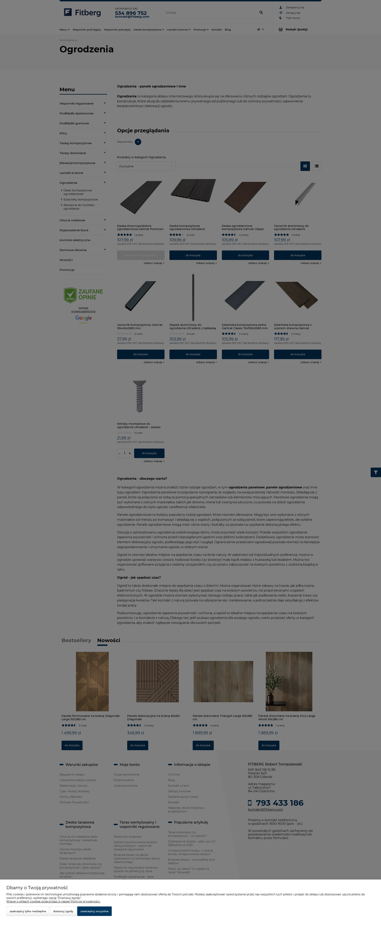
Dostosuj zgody (63, 911)
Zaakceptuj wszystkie (94, 911)
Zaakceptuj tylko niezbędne (28, 911)
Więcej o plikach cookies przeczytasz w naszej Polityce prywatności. (53, 901)
